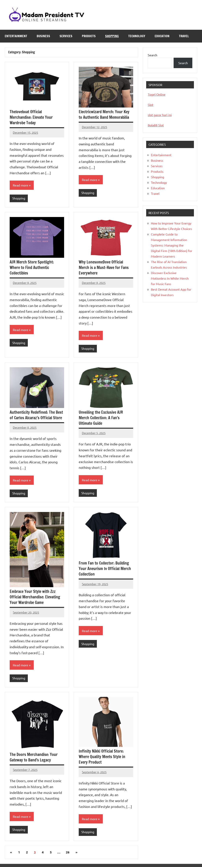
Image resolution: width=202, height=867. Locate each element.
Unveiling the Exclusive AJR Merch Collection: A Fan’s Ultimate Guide (101, 417)
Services (66, 36)
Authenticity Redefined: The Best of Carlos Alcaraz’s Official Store (36, 415)
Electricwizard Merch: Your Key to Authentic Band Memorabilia (104, 114)
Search (152, 55)
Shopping (112, 36)
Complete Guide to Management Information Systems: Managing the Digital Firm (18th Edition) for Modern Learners (171, 245)
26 (67, 852)
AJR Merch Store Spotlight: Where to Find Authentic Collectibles (32, 267)
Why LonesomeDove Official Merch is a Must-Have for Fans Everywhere (104, 267)
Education (162, 36)
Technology (136, 36)
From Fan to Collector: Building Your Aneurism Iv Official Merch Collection (105, 568)
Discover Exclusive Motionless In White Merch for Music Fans (170, 278)
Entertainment (16, 36)
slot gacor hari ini (160, 115)
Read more (20, 185)
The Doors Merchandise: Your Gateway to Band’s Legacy (34, 757)
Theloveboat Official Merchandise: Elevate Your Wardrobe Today (31, 117)
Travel (184, 36)
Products (89, 36)
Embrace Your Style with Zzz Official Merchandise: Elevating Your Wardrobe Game (35, 597)
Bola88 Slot (156, 125)
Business (43, 36)
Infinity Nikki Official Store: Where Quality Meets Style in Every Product (102, 756)
